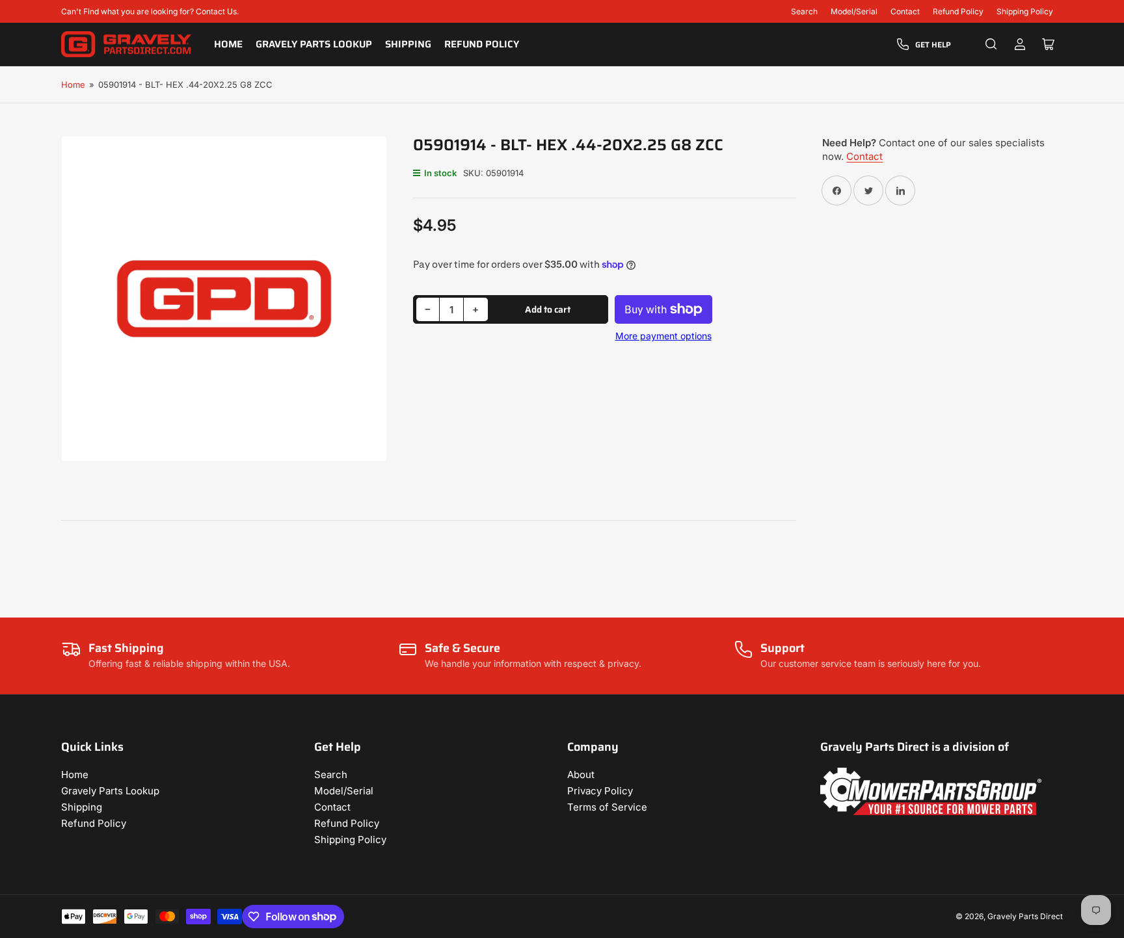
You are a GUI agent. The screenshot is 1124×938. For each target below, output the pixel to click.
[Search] (991, 44)
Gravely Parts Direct (1025, 916)
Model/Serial (854, 11)
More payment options (663, 335)
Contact (905, 11)
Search (804, 11)
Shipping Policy (1025, 11)
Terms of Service (607, 807)
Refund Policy (958, 11)
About (581, 774)
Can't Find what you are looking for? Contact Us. (150, 11)
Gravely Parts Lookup (314, 44)
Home (228, 44)
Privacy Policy (600, 791)
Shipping (408, 44)
